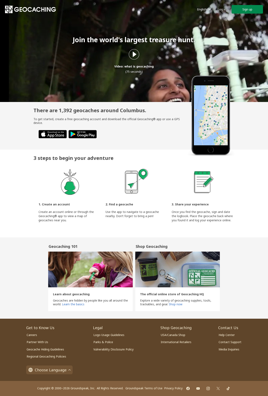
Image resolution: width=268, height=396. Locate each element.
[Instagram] (208, 388)
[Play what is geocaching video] (134, 54)
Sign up (247, 9)
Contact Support (230, 342)
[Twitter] (218, 388)
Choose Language (51, 369)
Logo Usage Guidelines (108, 335)
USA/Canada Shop (173, 335)
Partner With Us (37, 342)
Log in (222, 9)
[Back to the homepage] (30, 9)
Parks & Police (103, 342)
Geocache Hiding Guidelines (45, 349)
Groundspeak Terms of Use (143, 388)
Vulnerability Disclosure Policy (113, 349)
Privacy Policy (173, 388)
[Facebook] (188, 388)
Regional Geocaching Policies (46, 356)
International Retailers (176, 342)
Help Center (227, 335)
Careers (32, 335)
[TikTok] (228, 388)
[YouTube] (198, 388)
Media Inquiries (229, 349)
